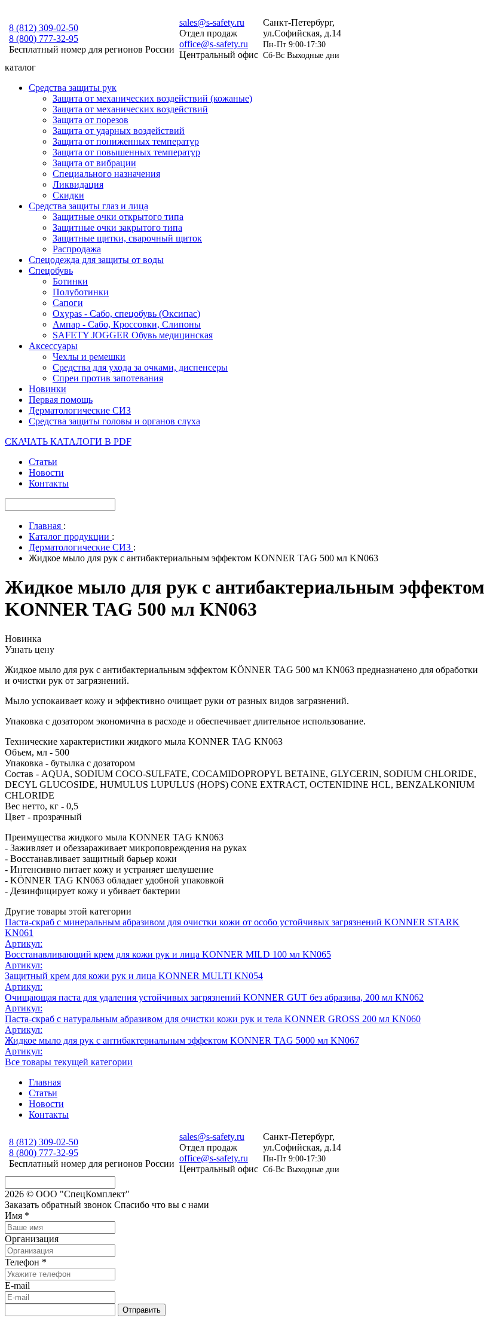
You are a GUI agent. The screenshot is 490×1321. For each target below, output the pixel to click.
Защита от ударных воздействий (119, 131)
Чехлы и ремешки (89, 356)
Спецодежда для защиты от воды (96, 260)
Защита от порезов (90, 120)
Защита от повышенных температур (126, 152)
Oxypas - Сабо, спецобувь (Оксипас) (126, 313)
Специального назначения (106, 174)
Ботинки (70, 281)
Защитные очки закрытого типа (117, 227)
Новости (46, 472)
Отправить (141, 1309)
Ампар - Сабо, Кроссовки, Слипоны (127, 324)
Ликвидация (78, 184)
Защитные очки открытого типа (118, 217)
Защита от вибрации (94, 163)
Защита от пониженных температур (126, 141)
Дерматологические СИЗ (80, 410)
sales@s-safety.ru (211, 22)
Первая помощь (61, 400)
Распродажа (77, 249)
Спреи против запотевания (108, 378)
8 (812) (43, 28)
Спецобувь (51, 270)
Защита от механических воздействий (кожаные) (152, 98)
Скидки (68, 195)
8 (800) (43, 38)
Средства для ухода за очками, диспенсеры (140, 367)
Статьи (43, 462)
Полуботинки (81, 292)
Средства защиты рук (73, 87)
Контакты (49, 483)
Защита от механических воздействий (130, 109)
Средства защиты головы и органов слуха (114, 421)
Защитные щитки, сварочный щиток (127, 238)
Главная (45, 1082)
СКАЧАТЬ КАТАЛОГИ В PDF (68, 441)
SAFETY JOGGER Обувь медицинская (133, 335)
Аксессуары (53, 346)
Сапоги (68, 303)
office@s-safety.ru (213, 44)
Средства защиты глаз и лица (88, 206)
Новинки (47, 389)
